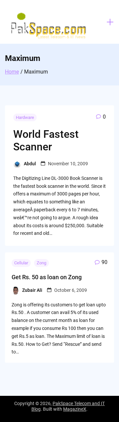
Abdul (30, 163)
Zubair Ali (32, 290)
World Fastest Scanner (46, 140)
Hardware (25, 117)
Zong (41, 262)
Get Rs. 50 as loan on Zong (47, 277)
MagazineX (74, 409)
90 (104, 262)
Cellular (21, 262)
